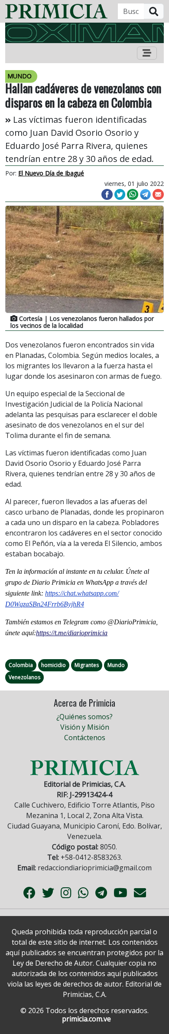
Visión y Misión (84, 727)
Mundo (116, 665)
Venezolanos (24, 677)
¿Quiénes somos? (84, 716)
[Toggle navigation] (147, 53)
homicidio (53, 665)
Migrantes (87, 665)
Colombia (21, 665)
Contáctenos (84, 737)
